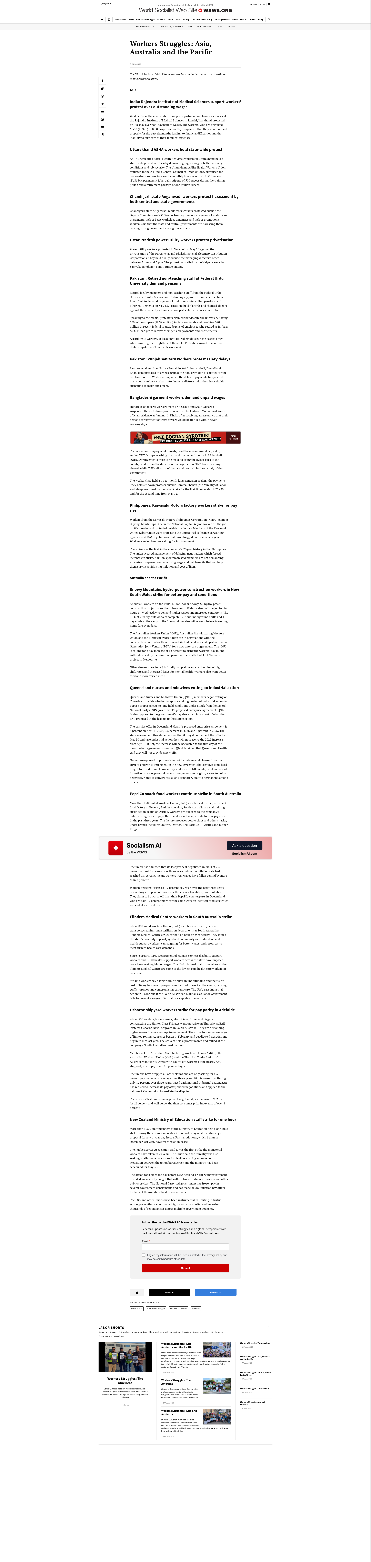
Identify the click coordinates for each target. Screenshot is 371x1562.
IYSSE (190, 26)
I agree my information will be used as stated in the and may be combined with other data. (187, 1257)
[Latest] (109, 20)
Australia (196, 1309)
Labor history (120, 1336)
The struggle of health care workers (164, 1332)
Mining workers (105, 1336)
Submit (185, 1268)
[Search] (269, 20)
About (262, 4)
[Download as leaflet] (102, 119)
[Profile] (269, 4)
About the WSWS (204, 26)
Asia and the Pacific (178, 1309)
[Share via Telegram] (102, 104)
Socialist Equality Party (172, 26)
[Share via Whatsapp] (102, 96)
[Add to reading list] (102, 134)
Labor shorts (136, 1309)
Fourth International (146, 26)
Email (145, 1241)
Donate (231, 26)
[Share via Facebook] (102, 81)
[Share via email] (102, 111)
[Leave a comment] (102, 127)
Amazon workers (139, 1332)
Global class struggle (156, 1309)
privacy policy (214, 1255)
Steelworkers (217, 1332)
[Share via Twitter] (102, 88)
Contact (253, 4)
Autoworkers (124, 1332)
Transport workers (201, 1332)
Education (186, 1332)
